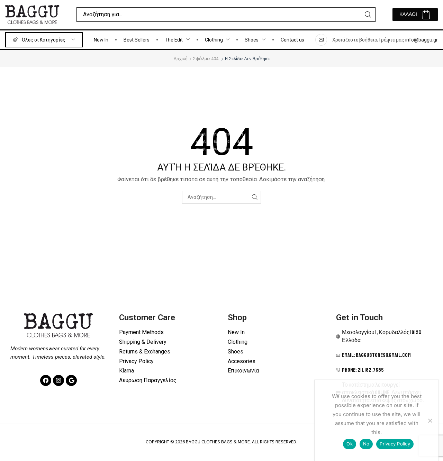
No (366, 443)
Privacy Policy (395, 443)
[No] (429, 420)
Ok (349, 443)
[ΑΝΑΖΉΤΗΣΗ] (254, 197)
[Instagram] (58, 380)
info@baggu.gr (421, 40)
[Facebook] (45, 380)
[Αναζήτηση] (368, 14)
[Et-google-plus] (71, 380)
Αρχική (181, 58)
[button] (415, 14)
